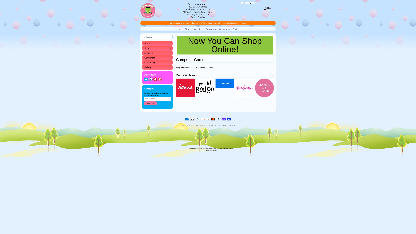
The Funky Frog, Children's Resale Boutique (210, 148)
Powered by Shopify (211, 150)
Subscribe (150, 103)
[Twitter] (146, 79)
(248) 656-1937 (200, 4)
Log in (243, 3)
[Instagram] (160, 79)
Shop (189, 29)
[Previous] (268, 75)
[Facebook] (151, 79)
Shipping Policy (187, 125)
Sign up (251, 3)
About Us (198, 29)
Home (179, 29)
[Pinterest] (155, 79)
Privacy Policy (214, 125)
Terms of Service (228, 125)
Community (224, 29)
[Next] (272, 75)
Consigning (211, 29)
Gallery (236, 29)
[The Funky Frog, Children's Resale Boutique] (147, 10)
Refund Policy (201, 125)
